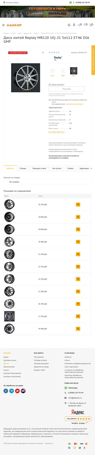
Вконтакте (5, 391)
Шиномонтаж (8, 367)
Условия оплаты (40, 360)
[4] (56, 52)
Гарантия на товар (41, 367)
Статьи (67, 360)
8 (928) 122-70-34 (75, 393)
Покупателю (39, 357)
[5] (59, 52)
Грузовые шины (9, 360)
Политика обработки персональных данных (74, 376)
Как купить (39, 353)
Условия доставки (41, 363)
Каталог (7, 353)
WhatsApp (72, 388)
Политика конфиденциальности (78, 363)
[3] (54, 52)
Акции (6, 370)
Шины (5, 357)
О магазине (69, 353)
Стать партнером (71, 367)
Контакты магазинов (12, 376)
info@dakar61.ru (75, 398)
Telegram (11, 391)
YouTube (17, 391)
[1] (50, 52)
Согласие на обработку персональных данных (74, 371)
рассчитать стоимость (74, 104)
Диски (6, 363)
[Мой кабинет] (74, 25)
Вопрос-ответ (39, 370)
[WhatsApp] (71, 2)
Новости (68, 357)
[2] (52, 52)
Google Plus (23, 391)
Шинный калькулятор (12, 373)
